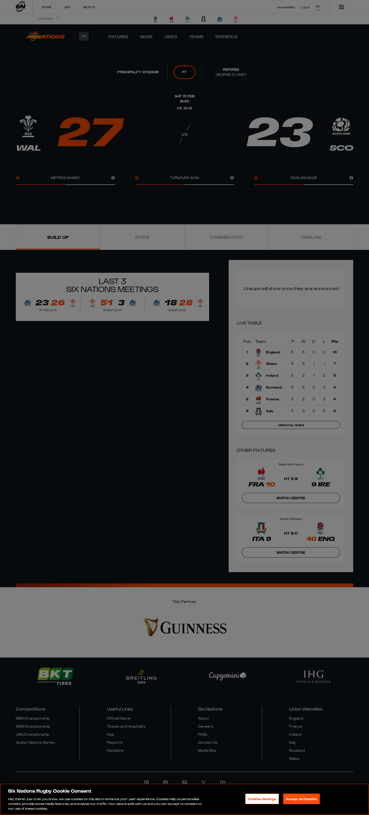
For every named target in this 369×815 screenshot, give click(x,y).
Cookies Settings (262, 799)
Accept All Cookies (301, 799)
